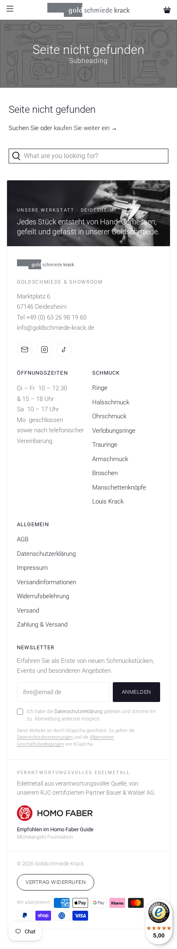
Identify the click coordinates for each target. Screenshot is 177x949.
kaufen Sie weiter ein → (85, 128)
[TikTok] (64, 349)
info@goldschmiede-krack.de (55, 327)
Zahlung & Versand (42, 624)
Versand (28, 610)
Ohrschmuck (109, 416)
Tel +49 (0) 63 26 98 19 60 (51, 317)
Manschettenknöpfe (119, 487)
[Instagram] (44, 349)
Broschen (105, 473)
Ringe (99, 388)
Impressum (32, 567)
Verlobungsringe (113, 430)
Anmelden (136, 692)
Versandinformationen (46, 582)
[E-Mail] (25, 349)
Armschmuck (110, 459)
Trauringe (104, 444)
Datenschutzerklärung (46, 553)
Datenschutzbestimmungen (45, 737)
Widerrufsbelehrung (43, 596)
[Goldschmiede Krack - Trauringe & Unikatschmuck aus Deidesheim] (88, 10)
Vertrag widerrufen (56, 882)
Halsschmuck (110, 402)
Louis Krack (107, 501)
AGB (22, 539)
